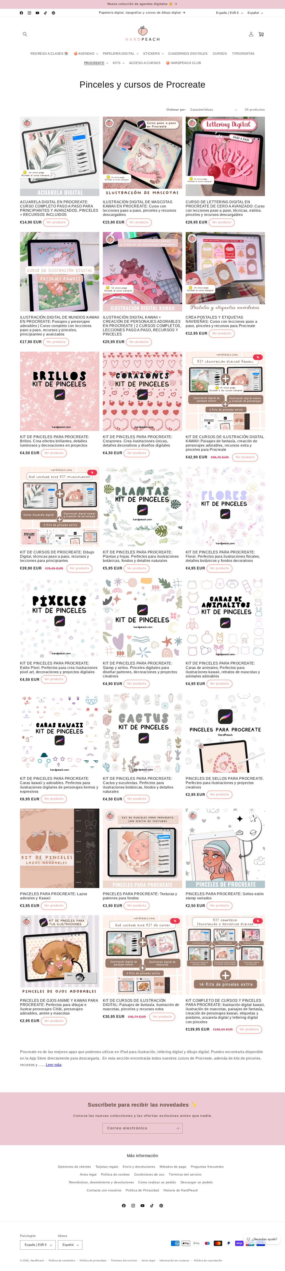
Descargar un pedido (197, 1182)
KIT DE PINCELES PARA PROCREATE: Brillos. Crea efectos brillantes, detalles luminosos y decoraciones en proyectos (55, 441)
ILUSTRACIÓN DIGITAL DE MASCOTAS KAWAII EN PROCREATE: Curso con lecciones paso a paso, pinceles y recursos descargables (139, 208)
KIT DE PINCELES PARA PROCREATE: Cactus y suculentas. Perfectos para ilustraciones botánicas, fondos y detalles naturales (138, 785)
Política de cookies (115, 1174)
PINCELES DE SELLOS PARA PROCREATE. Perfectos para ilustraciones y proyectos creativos (225, 783)
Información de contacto (174, 1260)
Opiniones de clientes (74, 1166)
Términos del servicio (185, 1174)
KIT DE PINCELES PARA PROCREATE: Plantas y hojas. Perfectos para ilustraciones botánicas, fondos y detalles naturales (141, 556)
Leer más (54, 1065)
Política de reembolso (62, 1260)
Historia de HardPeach (180, 1190)
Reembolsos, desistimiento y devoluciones (101, 1182)
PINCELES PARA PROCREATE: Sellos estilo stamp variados (225, 896)
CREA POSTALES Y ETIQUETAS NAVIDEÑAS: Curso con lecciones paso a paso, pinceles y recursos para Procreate (221, 321)
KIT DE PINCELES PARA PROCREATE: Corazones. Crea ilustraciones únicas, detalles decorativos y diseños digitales (137, 441)
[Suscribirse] (177, 1128)
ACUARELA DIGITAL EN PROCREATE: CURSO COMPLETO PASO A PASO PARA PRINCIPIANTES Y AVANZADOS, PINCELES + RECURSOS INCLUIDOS (59, 208)
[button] (25, 34)
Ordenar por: (176, 109)
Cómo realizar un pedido (157, 1182)
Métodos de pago (173, 1166)
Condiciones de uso (149, 1174)
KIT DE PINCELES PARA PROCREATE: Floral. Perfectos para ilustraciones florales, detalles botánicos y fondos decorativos (223, 556)
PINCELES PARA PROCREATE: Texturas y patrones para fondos (140, 896)
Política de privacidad (93, 1260)
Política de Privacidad (142, 1190)
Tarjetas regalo (107, 1166)
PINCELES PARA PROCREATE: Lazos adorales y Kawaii (53, 896)
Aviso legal (88, 1174)
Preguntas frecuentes (207, 1166)
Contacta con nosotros (104, 1190)
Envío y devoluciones (139, 1166)
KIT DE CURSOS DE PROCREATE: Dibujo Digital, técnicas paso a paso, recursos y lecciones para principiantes (57, 556)
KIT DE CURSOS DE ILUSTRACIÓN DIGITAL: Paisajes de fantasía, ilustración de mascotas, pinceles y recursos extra (141, 1005)
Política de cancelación (208, 1260)
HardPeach (37, 1260)
